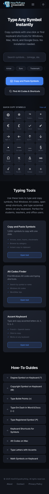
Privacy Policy (35, 484)
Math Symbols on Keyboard (24, 458)
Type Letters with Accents (23, 449)
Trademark (31, 68)
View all (43, 107)
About (10, 484)
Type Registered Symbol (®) (24, 419)
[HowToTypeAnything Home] (14, 4)
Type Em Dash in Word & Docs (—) (25, 409)
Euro (17, 68)
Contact (20, 484)
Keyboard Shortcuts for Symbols (22, 430)
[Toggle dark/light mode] (43, 4)
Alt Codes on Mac (19, 441)
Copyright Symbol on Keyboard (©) (26, 388)
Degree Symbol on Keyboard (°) (26, 377)
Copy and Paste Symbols (26, 81)
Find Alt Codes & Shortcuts (26, 91)
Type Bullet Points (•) (20, 398)
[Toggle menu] (33, 4)
